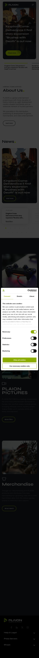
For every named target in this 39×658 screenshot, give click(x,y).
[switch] (34, 338)
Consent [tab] (7, 296)
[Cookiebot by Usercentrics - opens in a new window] (28, 290)
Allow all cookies (19, 360)
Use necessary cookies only (19, 366)
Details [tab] (19, 296)
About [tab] (32, 296)
